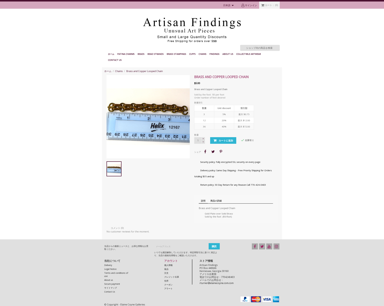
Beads (141, 54)
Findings (214, 54)
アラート (168, 288)
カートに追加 (225, 140)
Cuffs (192, 54)
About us (227, 54)
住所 (166, 280)
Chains (202, 54)
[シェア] (205, 152)
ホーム (111, 54)
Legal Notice (110, 269)
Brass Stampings (176, 54)
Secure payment (112, 283)
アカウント (171, 260)
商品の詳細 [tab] (216, 200)
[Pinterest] (221, 152)
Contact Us (115, 60)
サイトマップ (110, 287)
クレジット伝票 (171, 276)
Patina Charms (126, 54)
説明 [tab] (203, 200)
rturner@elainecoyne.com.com (217, 283)
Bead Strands (155, 54)
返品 (166, 269)
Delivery (108, 265)
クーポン (168, 284)
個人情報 (168, 265)
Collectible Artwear (248, 54)
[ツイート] (213, 152)
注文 (166, 272)
